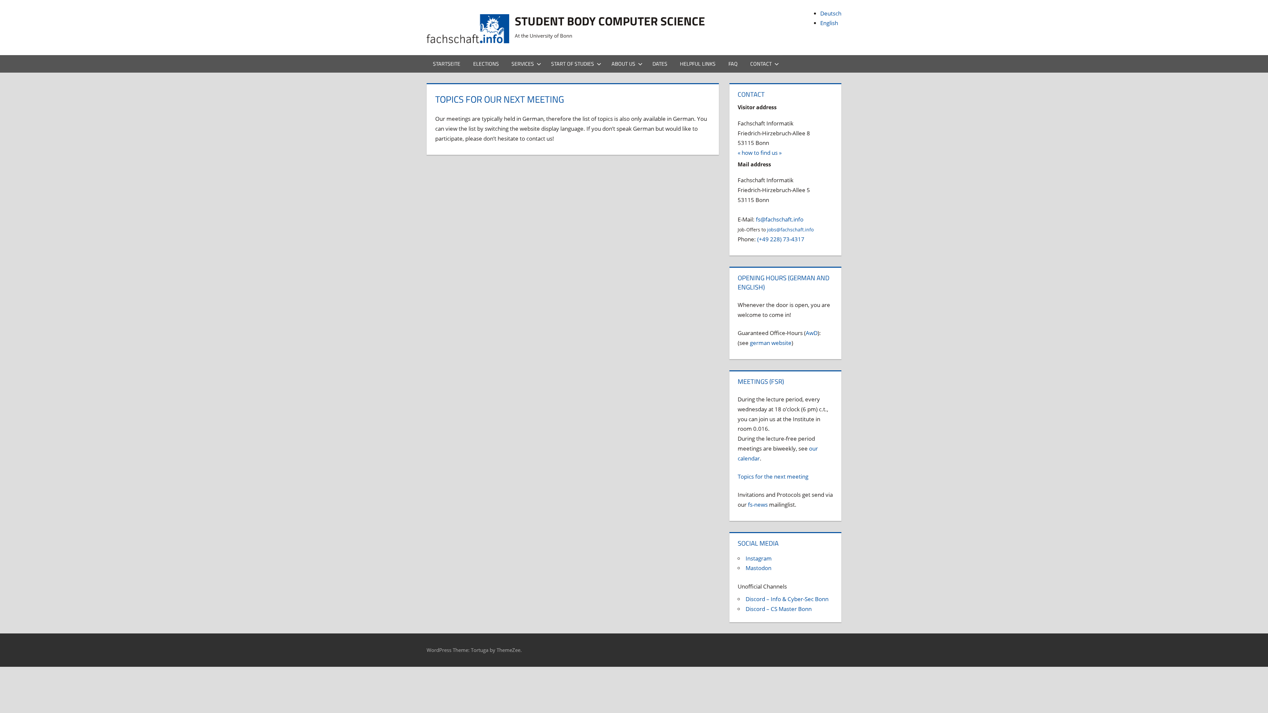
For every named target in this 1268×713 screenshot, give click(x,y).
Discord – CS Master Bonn (779, 609)
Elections (486, 64)
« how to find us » (760, 152)
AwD (812, 333)
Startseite (446, 64)
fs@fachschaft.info (779, 219)
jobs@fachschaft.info (790, 229)
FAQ (733, 64)
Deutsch (830, 13)
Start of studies (572, 64)
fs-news (758, 504)
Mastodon (758, 568)
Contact (761, 64)
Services (522, 64)
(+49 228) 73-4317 (780, 239)
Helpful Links (698, 64)
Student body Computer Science (610, 21)
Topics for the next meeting (773, 476)
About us (623, 64)
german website (771, 343)
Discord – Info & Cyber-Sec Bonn (787, 599)
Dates (659, 64)
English (829, 23)
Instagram (759, 558)
